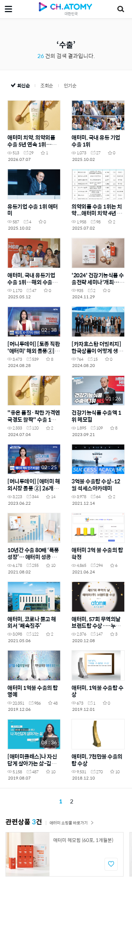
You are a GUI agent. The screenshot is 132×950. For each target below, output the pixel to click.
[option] (64, 854)
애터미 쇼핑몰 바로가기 (69, 823)
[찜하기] (111, 864)
